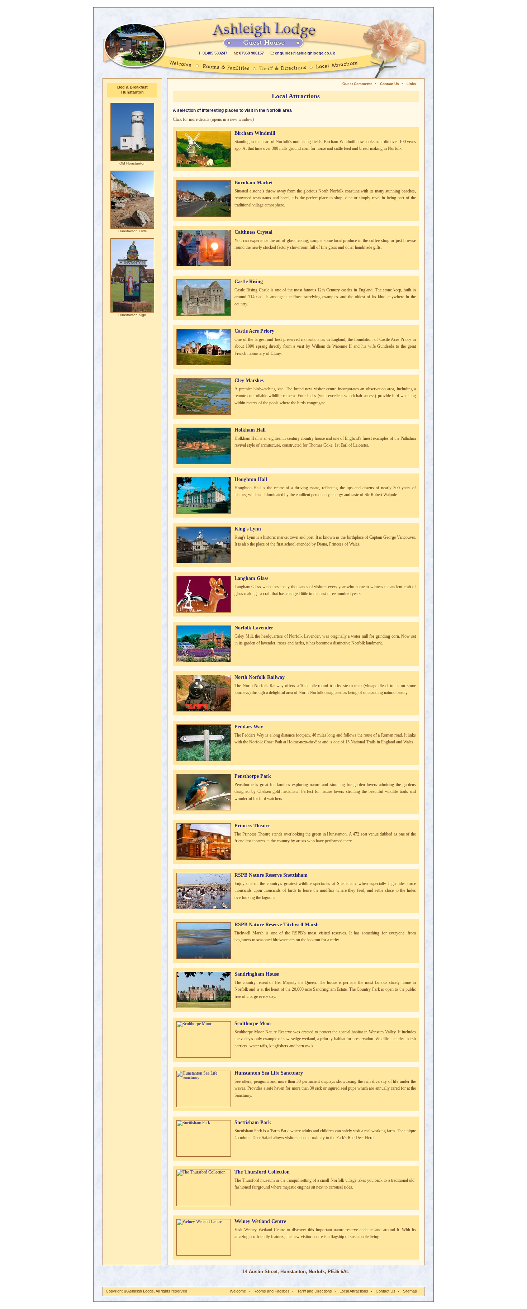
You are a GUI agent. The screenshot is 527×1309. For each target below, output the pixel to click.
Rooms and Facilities (271, 1291)
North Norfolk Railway (259, 677)
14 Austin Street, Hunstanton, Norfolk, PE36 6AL (295, 1271)
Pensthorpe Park (252, 776)
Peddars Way (248, 726)
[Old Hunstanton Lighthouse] (132, 160)
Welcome (238, 1291)
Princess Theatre (252, 825)
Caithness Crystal (253, 232)
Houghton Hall (250, 479)
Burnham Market (253, 182)
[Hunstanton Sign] (132, 311)
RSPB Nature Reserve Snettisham (271, 875)
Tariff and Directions (314, 1291)
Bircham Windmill (254, 133)
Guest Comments (357, 84)
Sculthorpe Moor (252, 1023)
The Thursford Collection (262, 1172)
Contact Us (389, 84)
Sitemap (410, 1291)
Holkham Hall (250, 430)
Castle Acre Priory (254, 331)
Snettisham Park (252, 1122)
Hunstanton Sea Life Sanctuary (268, 1073)
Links (411, 84)
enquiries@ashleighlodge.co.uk (305, 53)
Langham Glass (251, 578)
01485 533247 (215, 53)
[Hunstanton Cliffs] (132, 227)
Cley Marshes (249, 380)
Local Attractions (354, 1291)
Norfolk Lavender (253, 627)
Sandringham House (256, 974)
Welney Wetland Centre (260, 1221)
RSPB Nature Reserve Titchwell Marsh (276, 924)
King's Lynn (247, 529)
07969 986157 (251, 53)
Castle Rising (248, 281)
